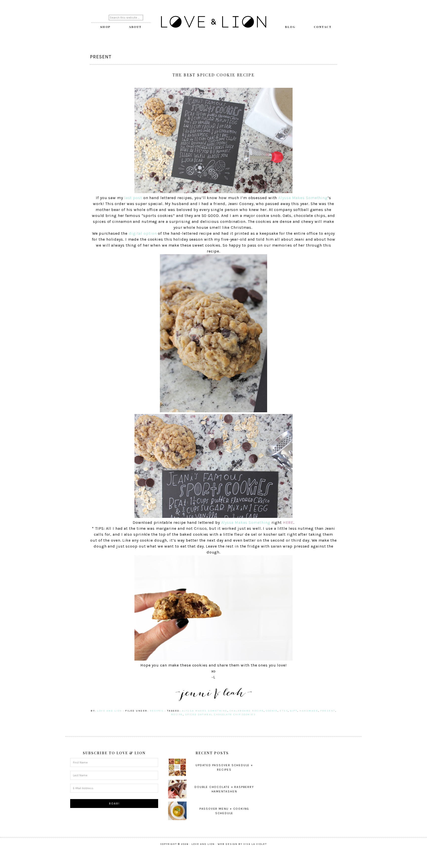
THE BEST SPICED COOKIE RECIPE (213, 74)
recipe (177, 714)
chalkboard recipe (247, 710)
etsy (284, 710)
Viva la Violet (255, 844)
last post (133, 197)
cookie (272, 710)
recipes (157, 710)
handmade (308, 710)
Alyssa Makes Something (303, 197)
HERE (288, 522)
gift (293, 710)
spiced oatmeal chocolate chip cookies (220, 714)
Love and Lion (213, 22)
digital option (143, 233)
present (327, 710)
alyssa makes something (204, 710)
